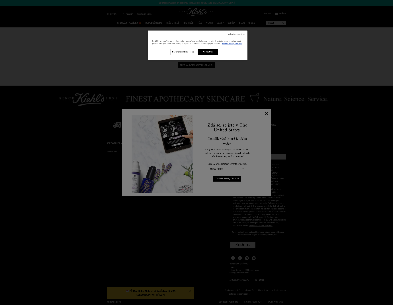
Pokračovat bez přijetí (236, 34)
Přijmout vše (208, 52)
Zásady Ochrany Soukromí (232, 43)
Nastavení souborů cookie (183, 52)
